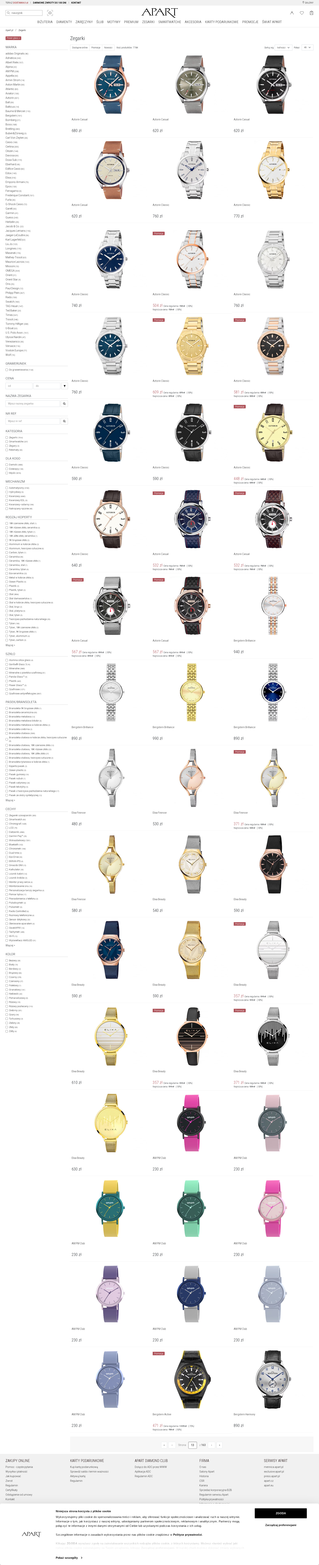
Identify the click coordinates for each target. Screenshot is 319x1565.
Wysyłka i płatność (16, 1471)
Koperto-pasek (18, 766)
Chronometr (17, 848)
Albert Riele (14, 62)
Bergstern (14, 115)
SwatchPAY (16, 927)
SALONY (308, 2)
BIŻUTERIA (45, 22)
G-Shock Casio (16, 204)
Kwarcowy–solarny (21, 504)
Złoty (13, 1027)
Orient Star (13, 279)
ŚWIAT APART (272, 22)
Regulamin (12, 1485)
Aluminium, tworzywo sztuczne (26, 548)
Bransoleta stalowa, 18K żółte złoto (29, 753)
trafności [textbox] (281, 47)
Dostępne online (80, 47)
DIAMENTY (64, 22)
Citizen (12, 151)
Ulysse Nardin (16, 337)
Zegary (14, 445)
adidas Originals (17, 53)
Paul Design (14, 288)
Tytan (14, 623)
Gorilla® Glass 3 (19, 664)
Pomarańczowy (18, 998)
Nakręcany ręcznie (20, 508)
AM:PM (12, 71)
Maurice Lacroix (17, 261)
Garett (11, 208)
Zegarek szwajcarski (22, 815)
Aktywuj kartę (77, 1476)
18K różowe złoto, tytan (22, 531)
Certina (12, 146)
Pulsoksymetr (17, 902)
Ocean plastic (17, 770)
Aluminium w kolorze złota (24, 544)
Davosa (12, 155)
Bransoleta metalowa (22, 716)
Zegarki (22, 30)
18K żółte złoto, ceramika (23, 535)
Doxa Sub (14, 159)
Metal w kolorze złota (21, 577)
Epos (11, 186)
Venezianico (15, 341)
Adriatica (13, 57)
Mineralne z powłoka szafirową (27, 672)
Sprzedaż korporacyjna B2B (215, 1490)
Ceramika (16, 556)
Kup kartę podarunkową (84, 1466)
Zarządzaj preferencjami (280, 1525)
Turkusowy (16, 1018)
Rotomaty (15, 449)
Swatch (13, 301)
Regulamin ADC (144, 1476)
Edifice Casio (15, 168)
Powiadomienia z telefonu (23, 898)
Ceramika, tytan (19, 569)
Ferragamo (14, 190)
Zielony (14, 1022)
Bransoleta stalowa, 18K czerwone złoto (31, 745)
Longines (13, 248)
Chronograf (17, 823)
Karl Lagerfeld (15, 239)
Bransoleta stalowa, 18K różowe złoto (30, 749)
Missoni (12, 266)
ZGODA (281, 1513)
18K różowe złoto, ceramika (24, 527)
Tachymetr (16, 931)
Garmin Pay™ (18, 836)
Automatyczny (19, 487)
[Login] (292, 12)
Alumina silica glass (21, 660)
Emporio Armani (17, 182)
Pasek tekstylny (18, 786)
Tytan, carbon (17, 640)
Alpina (11, 66)
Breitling (13, 128)
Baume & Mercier (18, 111)
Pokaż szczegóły (67, 1557)
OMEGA (13, 270)
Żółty (13, 1031)
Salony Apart (206, 1471)
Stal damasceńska (20, 598)
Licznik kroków (18, 877)
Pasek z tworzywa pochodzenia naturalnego (34, 791)
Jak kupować (13, 1476)
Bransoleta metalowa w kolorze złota (29, 725)
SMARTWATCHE (169, 22)
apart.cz (268, 1480)
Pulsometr (15, 907)
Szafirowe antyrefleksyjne (25, 693)
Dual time (15, 852)
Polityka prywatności (211, 1499)
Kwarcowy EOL (18, 500)
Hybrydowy (16, 492)
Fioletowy (15, 985)
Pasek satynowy (19, 782)
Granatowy (17, 989)
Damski (16, 464)
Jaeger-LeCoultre (17, 235)
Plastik (14, 585)
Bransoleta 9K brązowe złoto (25, 708)
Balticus (12, 106)
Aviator (12, 93)
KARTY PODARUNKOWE (222, 22)
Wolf (10, 354)
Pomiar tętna (17, 894)
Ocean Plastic (17, 581)
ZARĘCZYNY (84, 22)
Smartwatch (17, 819)
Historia (204, 1476)
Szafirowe (17, 689)
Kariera (203, 1485)
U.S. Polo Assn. (17, 332)
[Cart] (311, 13)
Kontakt (10, 1499)
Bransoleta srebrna (20, 729)
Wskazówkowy (19, 840)
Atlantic (12, 89)
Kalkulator (16, 869)
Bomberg (13, 120)
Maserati (13, 252)
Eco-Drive (15, 857)
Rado (11, 297)
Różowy (14, 1002)
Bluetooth (16, 844)
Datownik (16, 832)
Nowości (108, 47)
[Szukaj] (64, 386)
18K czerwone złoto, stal (23, 523)
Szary (14, 1014)
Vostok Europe (16, 350)
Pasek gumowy (19, 774)
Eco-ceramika (18, 573)
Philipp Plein (15, 292)
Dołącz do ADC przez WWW (151, 1466)
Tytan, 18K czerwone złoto (23, 627)
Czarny (15, 977)
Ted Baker (13, 310)
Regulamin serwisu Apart (213, 1494)
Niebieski (15, 993)
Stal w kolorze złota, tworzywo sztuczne (31, 602)
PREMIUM (131, 22)
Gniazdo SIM (17, 865)
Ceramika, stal (18, 565)
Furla (11, 199)
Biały (13, 964)
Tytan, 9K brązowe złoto (22, 631)
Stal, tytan (15, 615)
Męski (15, 473)
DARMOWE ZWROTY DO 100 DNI (49, 2)
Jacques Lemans (18, 230)
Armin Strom (15, 80)
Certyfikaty (12, 1490)
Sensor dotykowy (19, 919)
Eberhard (13, 164)
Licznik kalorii (18, 873)
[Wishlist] (302, 12)
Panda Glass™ (18, 676)
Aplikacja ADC (143, 1471)
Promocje (95, 47)
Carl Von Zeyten (17, 137)
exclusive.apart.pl (274, 1471)
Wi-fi (13, 936)
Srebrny (15, 1010)
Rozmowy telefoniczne (21, 915)
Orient (11, 275)
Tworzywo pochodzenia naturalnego (29, 619)
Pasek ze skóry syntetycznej (25, 795)
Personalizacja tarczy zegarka (26, 890)
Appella (12, 75)
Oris (10, 283)
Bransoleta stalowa (22, 733)
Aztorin (12, 97)
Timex (12, 314)
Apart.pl (9, 30)
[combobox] (283, 48)
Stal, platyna (17, 610)
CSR (201, 1480)
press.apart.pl (272, 1476)
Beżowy (14, 960)
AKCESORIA (193, 22)
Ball (10, 102)
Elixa (11, 177)
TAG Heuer (14, 306)
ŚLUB (100, 22)
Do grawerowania (21, 369)
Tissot (12, 319)
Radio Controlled (19, 911)
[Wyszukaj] (8, 12)
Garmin (12, 213)
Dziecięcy (16, 468)
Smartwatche (18, 441)
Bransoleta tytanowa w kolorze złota (29, 761)
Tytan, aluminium (19, 636)
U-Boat (12, 328)
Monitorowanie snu (20, 886)
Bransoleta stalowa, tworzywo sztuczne (31, 757)
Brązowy (15, 972)
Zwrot (9, 1480)
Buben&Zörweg (16, 133)
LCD (13, 827)
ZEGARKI (148, 22)
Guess (12, 217)
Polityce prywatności (187, 1534)
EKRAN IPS (16, 861)
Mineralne (17, 668)
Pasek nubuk (17, 778)
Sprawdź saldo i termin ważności (89, 1471)
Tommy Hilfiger (17, 323)
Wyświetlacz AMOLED (22, 940)
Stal (14, 594)
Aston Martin (15, 84)
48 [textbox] (305, 47)
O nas (202, 1466)
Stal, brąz (15, 606)
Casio (12, 142)
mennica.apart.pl (273, 1466)
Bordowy (15, 968)
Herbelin (12, 221)
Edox (11, 173)
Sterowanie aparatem (22, 923)
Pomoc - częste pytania (19, 1466)
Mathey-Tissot (16, 257)
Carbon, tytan (17, 552)
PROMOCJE (250, 22)
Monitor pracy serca (20, 882)
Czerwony (16, 981)
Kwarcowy (17, 496)
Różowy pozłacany (21, 1006)
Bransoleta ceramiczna (23, 712)
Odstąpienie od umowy (19, 1494)
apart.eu (268, 1485)
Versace (13, 345)
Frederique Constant (20, 195)
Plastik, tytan (17, 590)
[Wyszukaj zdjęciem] (50, 13)
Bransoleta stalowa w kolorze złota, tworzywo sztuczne (38, 739)
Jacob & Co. (15, 226)
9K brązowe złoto (19, 540)
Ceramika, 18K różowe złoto (24, 560)
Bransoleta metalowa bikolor (25, 720)
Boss (11, 124)
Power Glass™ (17, 685)
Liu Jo (12, 244)
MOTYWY (113, 22)
